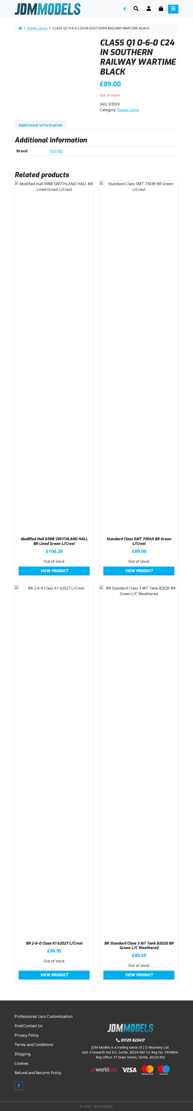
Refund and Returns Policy (38, 1072)
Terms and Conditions (34, 1044)
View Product (54, 570)
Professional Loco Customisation (43, 1016)
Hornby (56, 150)
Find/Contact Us (29, 1025)
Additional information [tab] (41, 125)
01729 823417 (133, 1040)
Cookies (21, 1063)
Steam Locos (37, 28)
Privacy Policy (27, 1035)
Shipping (23, 1054)
